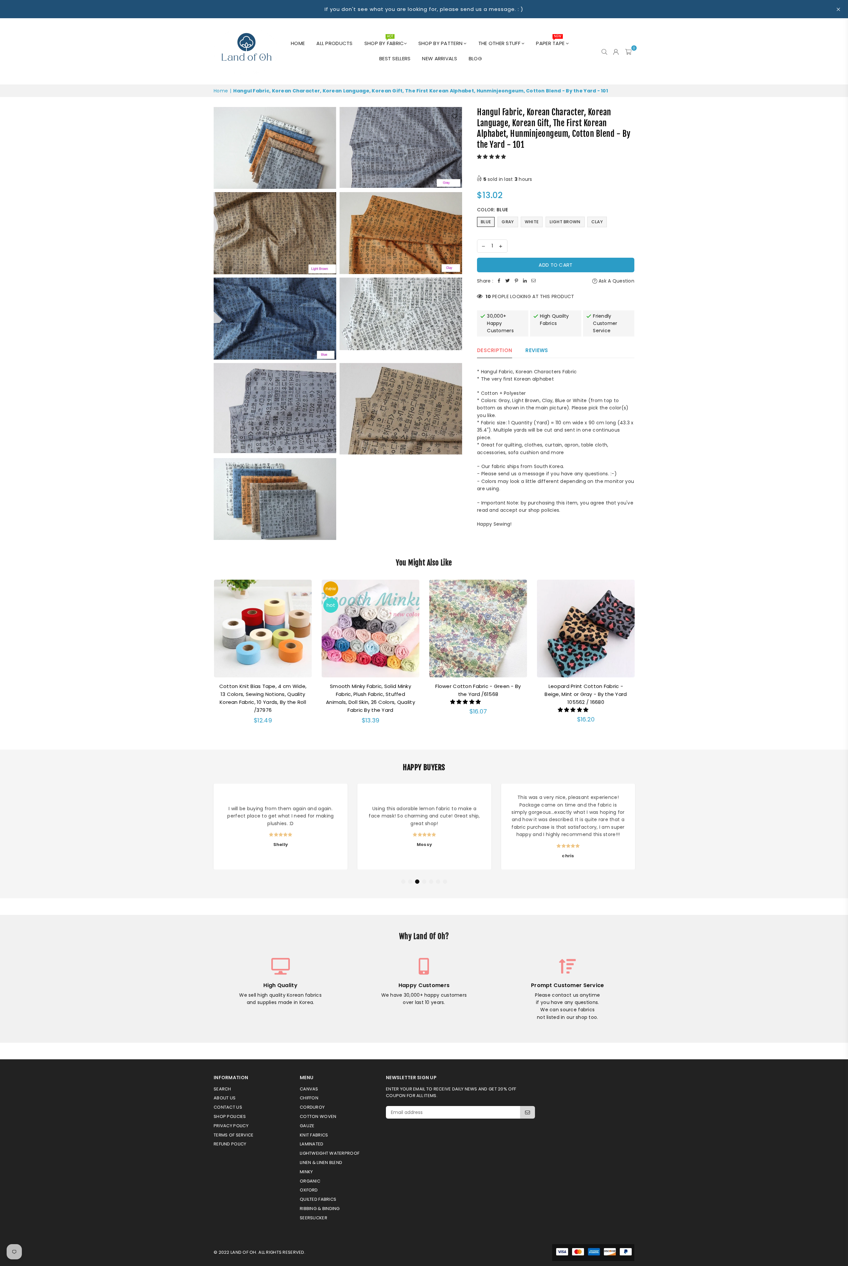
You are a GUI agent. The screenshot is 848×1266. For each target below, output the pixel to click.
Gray (508, 222)
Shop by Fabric (384, 41)
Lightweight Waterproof (329, 1153)
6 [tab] (438, 881)
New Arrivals (439, 58)
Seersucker (313, 1218)
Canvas (309, 1089)
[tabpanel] (280, 827)
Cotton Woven (318, 1116)
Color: (492, 209)
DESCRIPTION (494, 350)
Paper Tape (551, 41)
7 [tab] (445, 881)
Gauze (307, 1126)
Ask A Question (615, 281)
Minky (306, 1172)
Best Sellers (394, 58)
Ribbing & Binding (320, 1208)
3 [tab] (417, 881)
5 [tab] (431, 881)
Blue (486, 222)
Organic (310, 1181)
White (532, 222)
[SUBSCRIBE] (527, 1112)
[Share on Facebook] (499, 281)
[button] (492, 156)
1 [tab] (403, 881)
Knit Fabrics (314, 1135)
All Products (334, 43)
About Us (225, 1098)
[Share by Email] (533, 281)
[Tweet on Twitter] (508, 281)
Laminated (312, 1144)
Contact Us (228, 1107)
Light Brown (565, 222)
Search (222, 1089)
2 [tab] (410, 881)
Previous (205, 656)
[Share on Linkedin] (525, 281)
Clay (597, 222)
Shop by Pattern (441, 43)
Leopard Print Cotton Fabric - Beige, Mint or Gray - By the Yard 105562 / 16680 (586, 694)
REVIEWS (536, 350)
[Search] (604, 51)
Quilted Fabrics (318, 1199)
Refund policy (230, 1144)
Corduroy (312, 1107)
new (331, 588)
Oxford (309, 1190)
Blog (475, 58)
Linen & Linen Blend (321, 1162)
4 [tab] (424, 881)
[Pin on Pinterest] (516, 281)
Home (298, 43)
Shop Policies (230, 1116)
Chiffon (309, 1098)
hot (331, 605)
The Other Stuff (500, 43)
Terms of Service (233, 1135)
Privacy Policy (231, 1126)
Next (643, 656)
